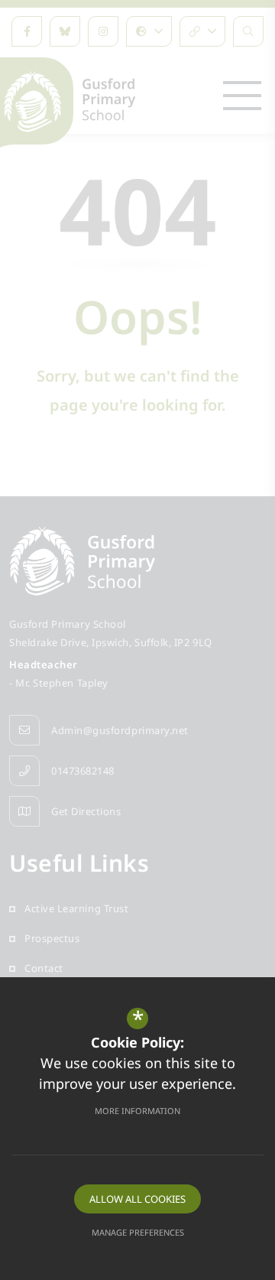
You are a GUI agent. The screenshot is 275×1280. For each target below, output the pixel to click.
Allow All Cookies (137, 1199)
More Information (137, 1110)
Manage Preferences (138, 1232)
